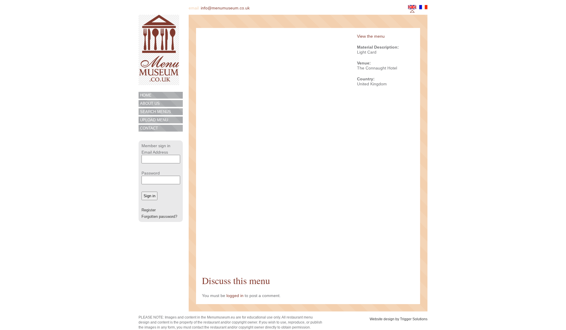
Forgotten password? (159, 216)
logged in (234, 295)
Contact (149, 128)
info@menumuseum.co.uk (225, 8)
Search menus (155, 112)
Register (149, 210)
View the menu (371, 36)
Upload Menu (154, 120)
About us (150, 103)
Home (146, 95)
